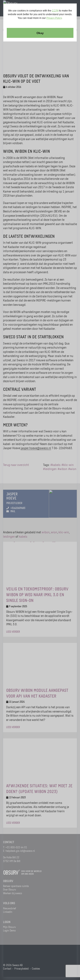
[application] (40, 490)
